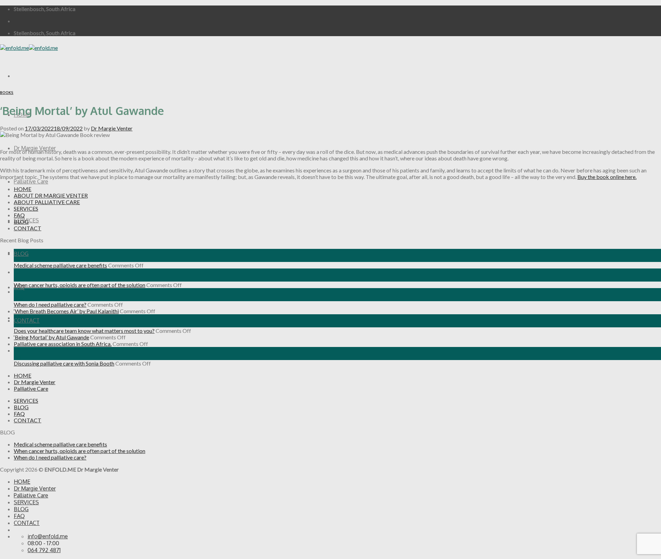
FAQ (19, 215)
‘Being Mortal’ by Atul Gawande (51, 337)
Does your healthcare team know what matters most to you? (84, 330)
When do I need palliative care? (50, 304)
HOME (22, 189)
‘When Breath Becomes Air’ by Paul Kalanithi (66, 311)
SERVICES (26, 208)
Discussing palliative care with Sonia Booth (64, 363)
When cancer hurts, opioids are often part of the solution (79, 285)
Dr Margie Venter (35, 148)
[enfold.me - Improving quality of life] (29, 47)
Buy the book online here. (607, 176)
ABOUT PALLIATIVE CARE (47, 202)
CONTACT (27, 320)
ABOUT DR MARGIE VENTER (51, 195)
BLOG (21, 253)
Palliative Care (31, 181)
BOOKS (6, 92)
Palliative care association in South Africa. (63, 343)
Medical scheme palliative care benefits (60, 265)
